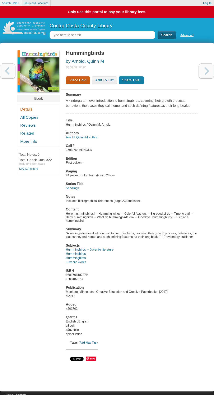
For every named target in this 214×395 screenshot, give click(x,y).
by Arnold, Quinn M (85, 61)
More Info (28, 141)
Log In (207, 3)
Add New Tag (88, 342)
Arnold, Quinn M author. (82, 137)
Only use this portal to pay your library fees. (107, 12)
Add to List (104, 80)
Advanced (187, 35)
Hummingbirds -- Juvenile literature (89, 249)
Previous (7, 71)
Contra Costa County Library (81, 25)
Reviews (28, 125)
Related (27, 133)
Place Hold (78, 80)
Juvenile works (76, 262)
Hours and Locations (36, 3)
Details (26, 109)
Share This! (131, 80)
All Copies (29, 117)
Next (206, 71)
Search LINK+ (10, 3)
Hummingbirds (76, 253)
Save (92, 358)
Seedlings (72, 188)
